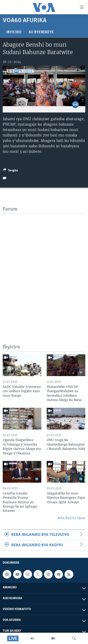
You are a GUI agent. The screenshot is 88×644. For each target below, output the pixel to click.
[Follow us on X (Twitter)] (38, 574)
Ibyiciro (13, 32)
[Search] (74, 638)
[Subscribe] (58, 574)
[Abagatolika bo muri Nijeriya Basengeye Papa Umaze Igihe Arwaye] (66, 472)
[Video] (53, 638)
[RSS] (69, 574)
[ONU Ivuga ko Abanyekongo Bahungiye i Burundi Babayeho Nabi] (66, 418)
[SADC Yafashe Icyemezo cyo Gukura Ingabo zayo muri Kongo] (22, 365)
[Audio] (32, 638)
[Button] (10, 171)
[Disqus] (44, 270)
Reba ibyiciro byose (71, 518)
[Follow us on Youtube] (17, 574)
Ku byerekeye (41, 32)
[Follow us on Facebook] (7, 574)
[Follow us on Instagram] (27, 574)
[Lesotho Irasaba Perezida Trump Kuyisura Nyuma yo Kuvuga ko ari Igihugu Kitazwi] (22, 472)
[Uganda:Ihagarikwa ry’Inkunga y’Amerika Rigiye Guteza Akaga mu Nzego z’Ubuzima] (22, 418)
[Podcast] (48, 574)
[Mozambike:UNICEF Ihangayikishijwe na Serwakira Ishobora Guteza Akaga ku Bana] (66, 365)
